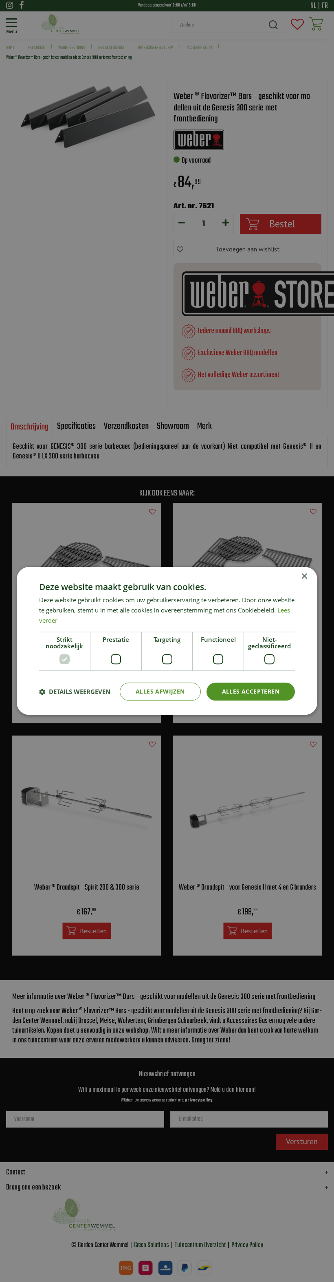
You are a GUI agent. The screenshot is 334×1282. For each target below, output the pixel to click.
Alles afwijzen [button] (160, 691)
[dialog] (167, 641)
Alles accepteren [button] (250, 691)
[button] (74, 691)
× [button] (304, 576)
